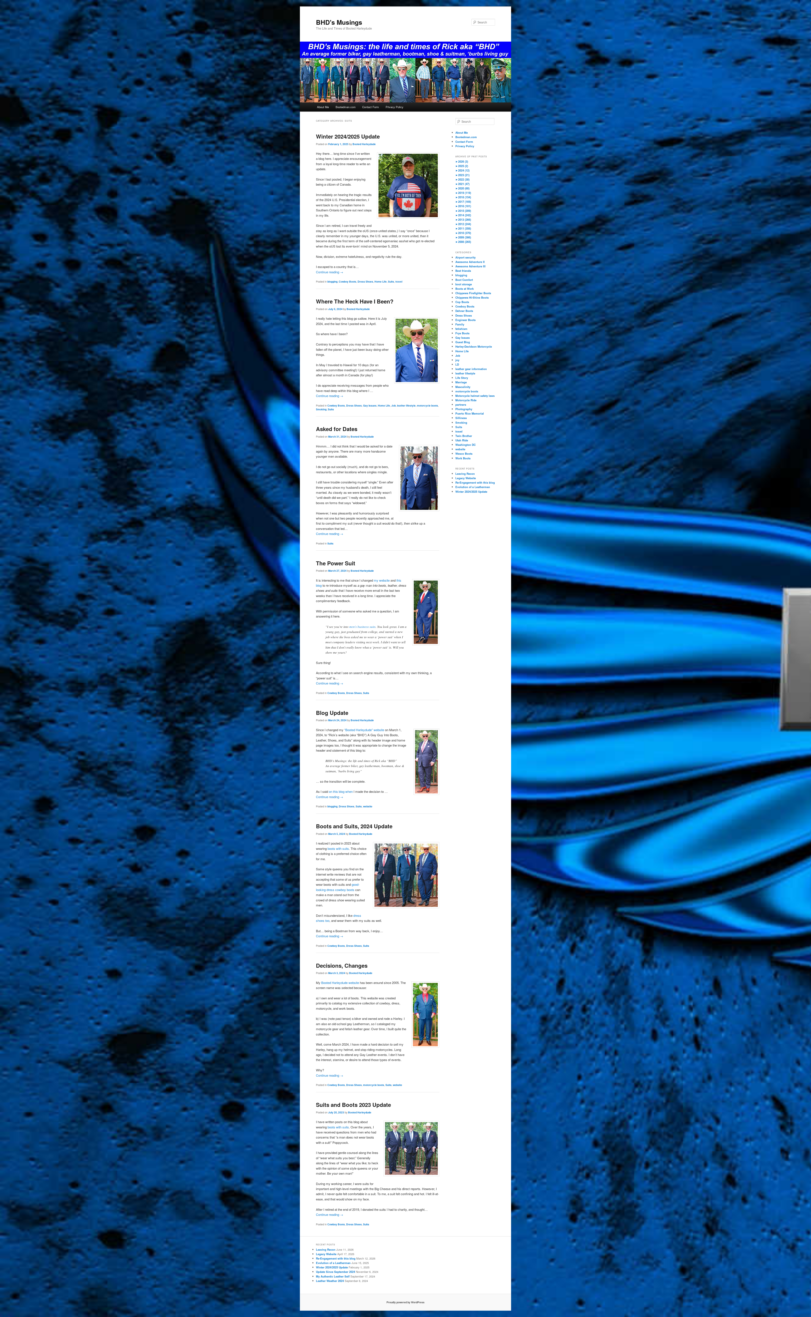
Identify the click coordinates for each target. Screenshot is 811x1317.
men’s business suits (362, 626)
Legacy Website (465, 478)
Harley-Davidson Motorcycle (473, 346)
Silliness (461, 418)
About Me (323, 107)
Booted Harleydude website (340, 982)
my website (382, 580)
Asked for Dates (336, 429)
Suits (391, 281)
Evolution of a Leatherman (472, 487)
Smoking (321, 409)
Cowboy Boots (347, 281)
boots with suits (338, 848)
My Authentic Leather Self (333, 1276)
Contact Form (370, 107)
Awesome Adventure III (470, 266)
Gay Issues (370, 405)
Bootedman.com (346, 107)
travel (398, 281)
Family (459, 324)
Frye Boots (462, 333)
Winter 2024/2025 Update (348, 136)
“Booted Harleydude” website (364, 730)
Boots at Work (464, 289)
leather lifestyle (406, 405)
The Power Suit (335, 563)
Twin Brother (463, 436)
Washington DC (465, 445)
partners (460, 405)
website (367, 806)
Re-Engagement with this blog (475, 482)
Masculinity (462, 387)
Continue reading (329, 272)
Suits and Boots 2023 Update (353, 1105)
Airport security (465, 257)
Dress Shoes (365, 281)
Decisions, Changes (341, 965)
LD (457, 364)
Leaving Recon (465, 474)
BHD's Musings (339, 22)
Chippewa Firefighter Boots (473, 293)
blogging (332, 281)
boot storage (463, 284)
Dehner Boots (464, 311)
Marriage (461, 382)
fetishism (461, 329)
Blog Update (332, 713)
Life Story (461, 378)
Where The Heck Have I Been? (354, 301)
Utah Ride (461, 440)
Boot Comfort (464, 280)
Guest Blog (462, 342)
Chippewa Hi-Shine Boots (472, 297)
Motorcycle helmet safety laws (475, 396)
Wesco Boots (463, 454)
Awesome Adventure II (470, 262)
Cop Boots (462, 302)
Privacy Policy (394, 107)
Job (393, 405)
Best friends (463, 271)
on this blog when (341, 791)
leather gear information (471, 369)
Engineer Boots (465, 320)
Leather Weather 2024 (330, 1281)
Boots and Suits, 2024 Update (354, 826)
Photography (463, 409)
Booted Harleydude (364, 144)
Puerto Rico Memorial (469, 413)
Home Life (380, 281)
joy (457, 360)
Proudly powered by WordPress (405, 1302)
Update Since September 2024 (335, 1272)
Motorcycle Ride (465, 400)
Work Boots (463, 458)
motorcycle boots (427, 405)
